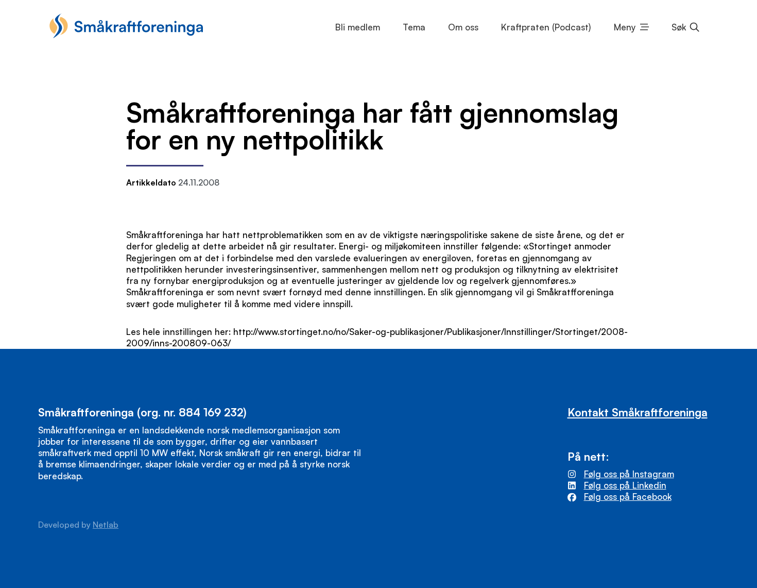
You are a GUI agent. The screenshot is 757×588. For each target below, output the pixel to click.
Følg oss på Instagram (629, 473)
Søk (679, 27)
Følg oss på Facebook (628, 496)
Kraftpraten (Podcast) (546, 27)
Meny (625, 27)
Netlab (105, 524)
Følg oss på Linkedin (625, 485)
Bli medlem (357, 27)
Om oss (463, 27)
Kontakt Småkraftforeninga (637, 412)
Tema (414, 27)
